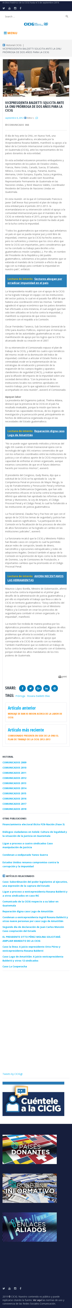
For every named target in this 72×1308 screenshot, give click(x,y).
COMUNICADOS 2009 (14, 762)
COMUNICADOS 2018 (14, 809)
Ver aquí (37, 1300)
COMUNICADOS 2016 (14, 798)
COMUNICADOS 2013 (14, 783)
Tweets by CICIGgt (13, 1073)
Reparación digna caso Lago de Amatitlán (28, 911)
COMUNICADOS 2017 (14, 803)
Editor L (30, 118)
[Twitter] (4, 8)
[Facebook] (20, 8)
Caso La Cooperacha (15, 966)
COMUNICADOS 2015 (14, 793)
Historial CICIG (13, 45)
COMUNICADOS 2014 (14, 788)
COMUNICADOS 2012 (14, 778)
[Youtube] (9, 8)
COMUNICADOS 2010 (14, 767)
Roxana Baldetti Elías (38, 696)
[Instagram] (15, 8)
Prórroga (20, 696)
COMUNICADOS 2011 (14, 772)
